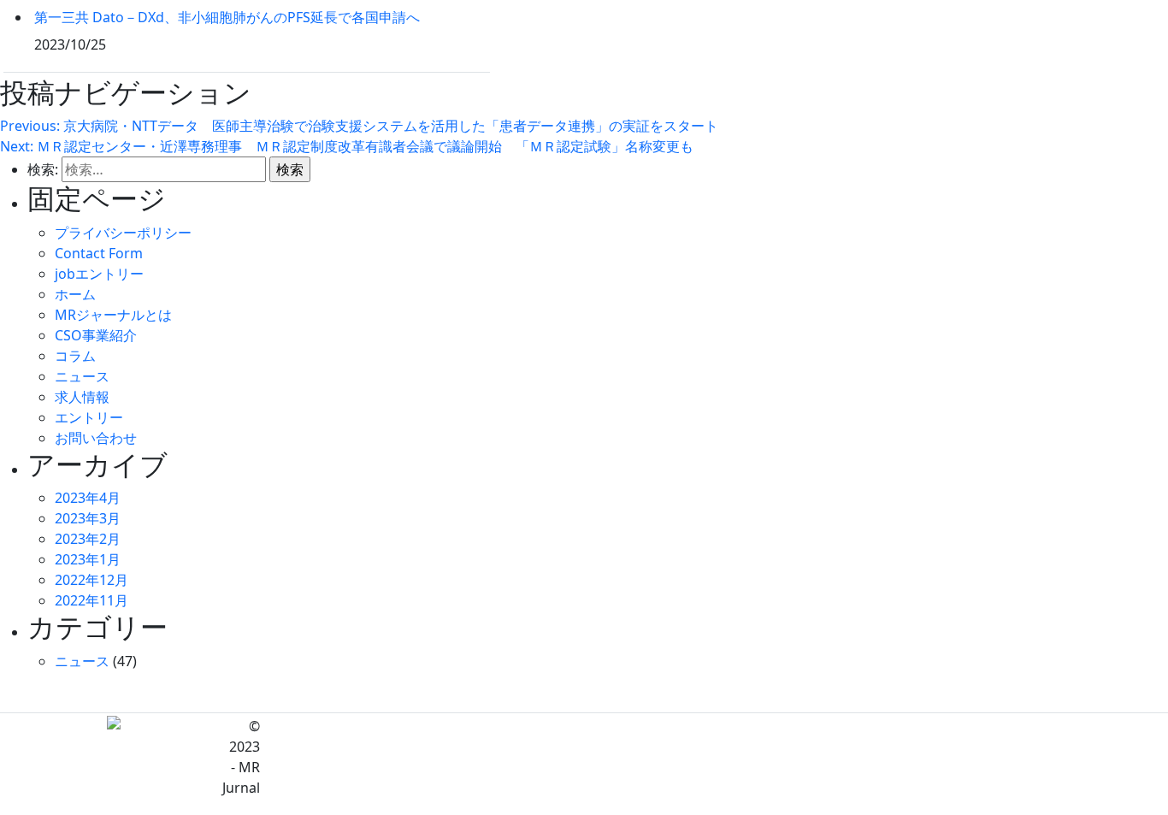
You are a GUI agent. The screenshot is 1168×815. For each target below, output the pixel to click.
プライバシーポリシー (123, 232)
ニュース (82, 376)
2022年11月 (91, 600)
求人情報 (82, 396)
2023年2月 (88, 538)
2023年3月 (88, 518)
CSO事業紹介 (96, 335)
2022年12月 (91, 579)
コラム (75, 355)
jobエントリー (99, 273)
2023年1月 (88, 559)
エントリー (89, 417)
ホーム (75, 294)
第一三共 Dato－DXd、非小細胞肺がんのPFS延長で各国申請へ (227, 17)
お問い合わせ (96, 437)
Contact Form (99, 253)
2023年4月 (88, 497)
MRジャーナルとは (113, 314)
